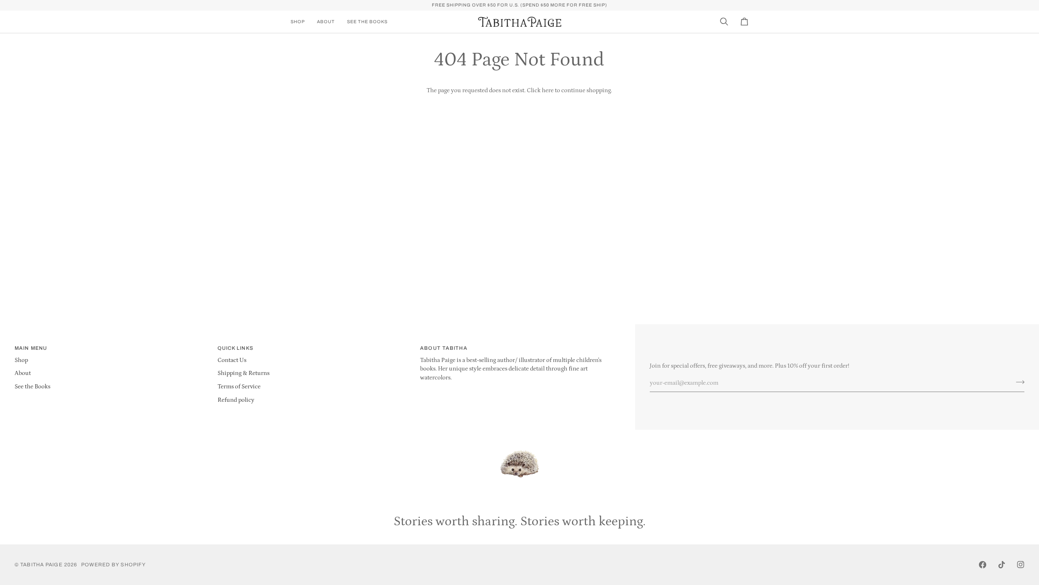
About (23, 373)
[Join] (1017, 381)
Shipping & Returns (243, 373)
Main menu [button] (31, 348)
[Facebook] (982, 564)
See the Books (32, 387)
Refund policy (236, 400)
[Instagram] (1020, 564)
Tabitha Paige (41, 565)
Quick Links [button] (235, 348)
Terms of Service (239, 387)
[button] (301, 22)
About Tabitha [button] (443, 348)
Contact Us (232, 360)
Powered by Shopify (113, 565)
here (548, 90)
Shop (21, 360)
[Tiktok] (1001, 564)
